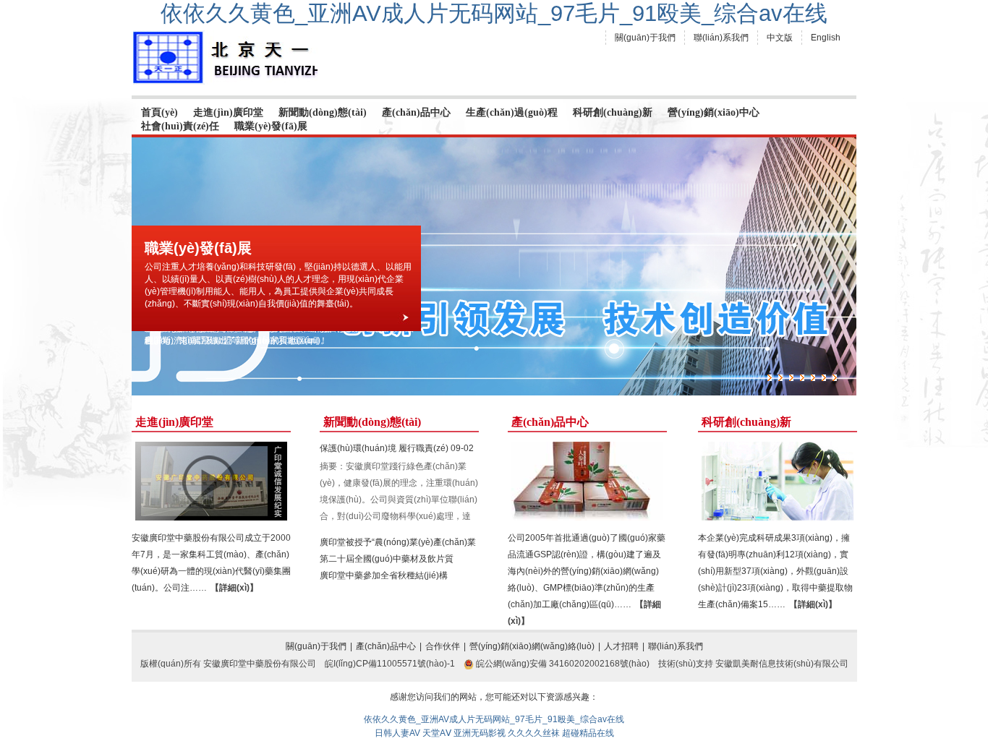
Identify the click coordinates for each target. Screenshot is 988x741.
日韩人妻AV (397, 733)
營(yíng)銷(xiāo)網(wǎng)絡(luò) (532, 646)
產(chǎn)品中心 (416, 112)
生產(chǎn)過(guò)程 (512, 112)
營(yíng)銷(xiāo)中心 (713, 112)
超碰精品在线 (588, 733)
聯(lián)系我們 (721, 38)
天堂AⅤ (436, 733)
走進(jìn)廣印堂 (228, 112)
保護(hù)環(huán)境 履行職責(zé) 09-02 (397, 448)
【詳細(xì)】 (234, 588)
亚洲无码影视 (479, 733)
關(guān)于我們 (645, 38)
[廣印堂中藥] (225, 57)
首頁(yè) (159, 112)
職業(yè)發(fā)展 (270, 126)
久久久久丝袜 (534, 733)
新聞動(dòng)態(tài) (322, 112)
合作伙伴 (442, 646)
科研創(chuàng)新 (612, 112)
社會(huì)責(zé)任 (180, 126)
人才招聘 (621, 646)
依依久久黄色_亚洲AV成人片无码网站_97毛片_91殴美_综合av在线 (494, 13)
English (825, 38)
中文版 (780, 38)
